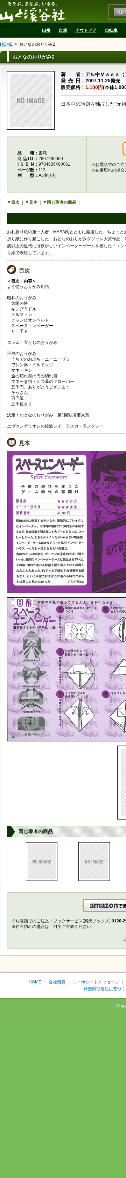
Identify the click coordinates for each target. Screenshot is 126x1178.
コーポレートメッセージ (96, 982)
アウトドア (86, 30)
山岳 (46, 30)
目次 (15, 202)
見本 (33, 202)
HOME (6, 44)
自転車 (111, 30)
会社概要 (57, 982)
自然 (63, 30)
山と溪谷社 (32, 11)
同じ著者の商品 (61, 202)
